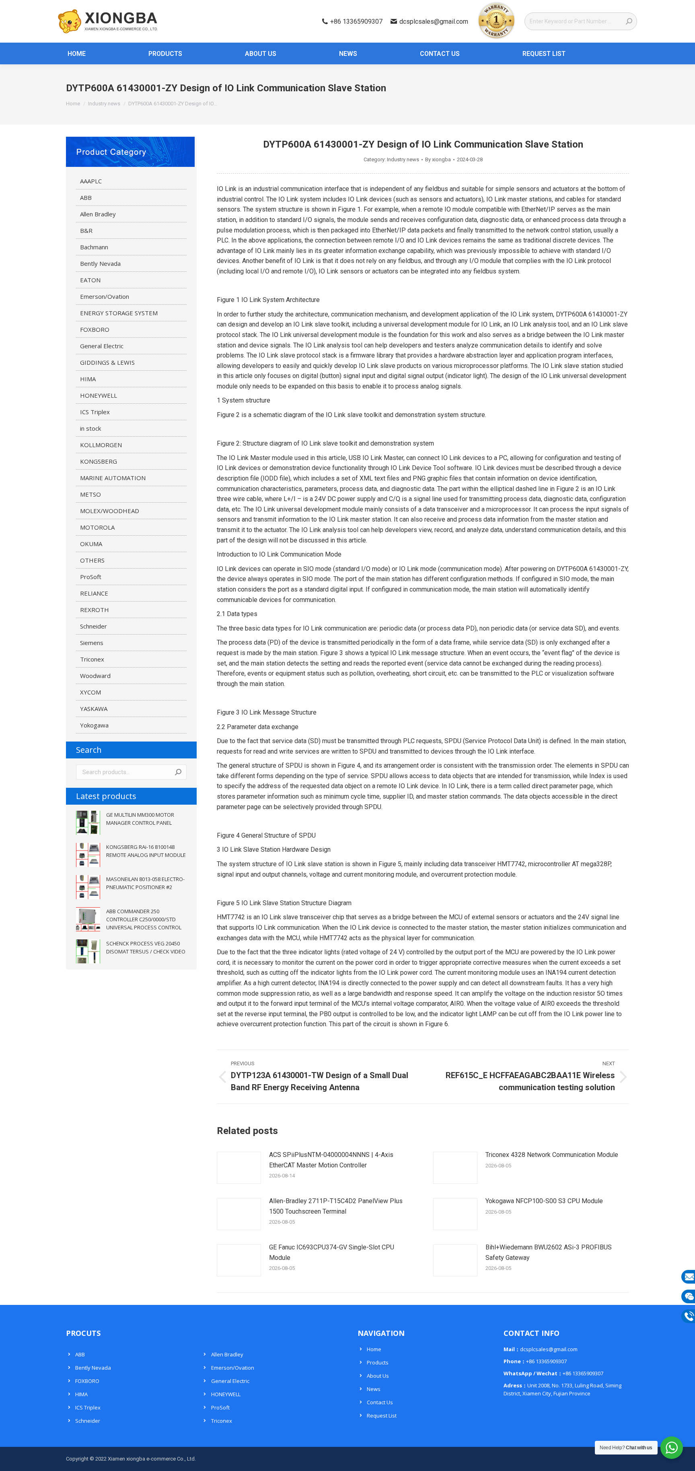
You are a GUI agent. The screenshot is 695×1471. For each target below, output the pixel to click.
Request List (382, 1415)
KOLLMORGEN (101, 445)
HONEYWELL (98, 395)
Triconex (92, 659)
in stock (90, 428)
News (373, 1389)
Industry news (403, 159)
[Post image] (239, 1168)
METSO (90, 494)
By (438, 159)
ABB (86, 197)
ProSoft (90, 577)
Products (378, 1362)
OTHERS (92, 560)
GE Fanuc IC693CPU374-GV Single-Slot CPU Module (331, 1252)
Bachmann (94, 247)
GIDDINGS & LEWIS (107, 362)
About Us (378, 1375)
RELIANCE (94, 593)
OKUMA (91, 544)
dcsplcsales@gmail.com (433, 21)
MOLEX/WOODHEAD (109, 511)
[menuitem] (72, 53)
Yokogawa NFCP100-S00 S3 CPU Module (544, 1201)
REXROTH (94, 610)
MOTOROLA (97, 527)
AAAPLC (91, 181)
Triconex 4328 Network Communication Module (551, 1155)
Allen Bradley (98, 214)
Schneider (93, 626)
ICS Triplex (95, 412)
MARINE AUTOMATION (113, 478)
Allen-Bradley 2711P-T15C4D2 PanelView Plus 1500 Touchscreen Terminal (336, 1206)
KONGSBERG (98, 461)
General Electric (101, 346)
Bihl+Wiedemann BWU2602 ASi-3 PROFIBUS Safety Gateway (548, 1252)
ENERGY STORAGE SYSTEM (119, 313)
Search (178, 772)
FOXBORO (94, 329)
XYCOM (90, 692)
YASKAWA (93, 709)
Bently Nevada (100, 263)
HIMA (88, 379)
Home (374, 1349)
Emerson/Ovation (104, 296)
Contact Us (380, 1402)
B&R (86, 230)
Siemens (91, 643)
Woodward (95, 676)
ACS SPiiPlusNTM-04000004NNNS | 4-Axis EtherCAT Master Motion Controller (331, 1160)
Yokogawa (94, 725)
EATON (90, 280)
